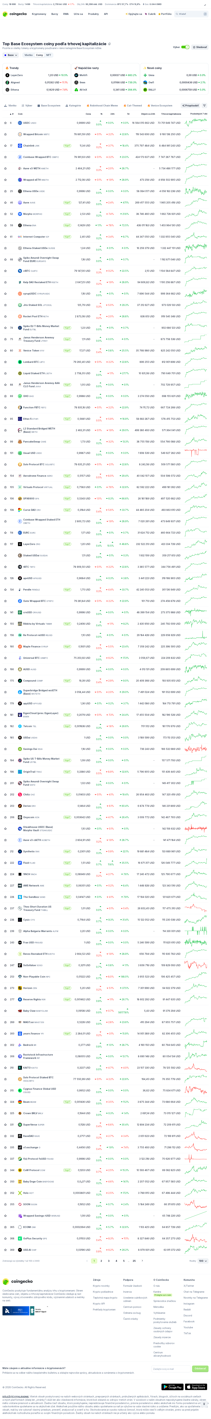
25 (134, 1260)
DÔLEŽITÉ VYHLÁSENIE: (15, 1396)
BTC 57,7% (122, 4)
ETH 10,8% (135, 4)
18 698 (12, 4)
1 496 (27, 4)
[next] (142, 1261)
